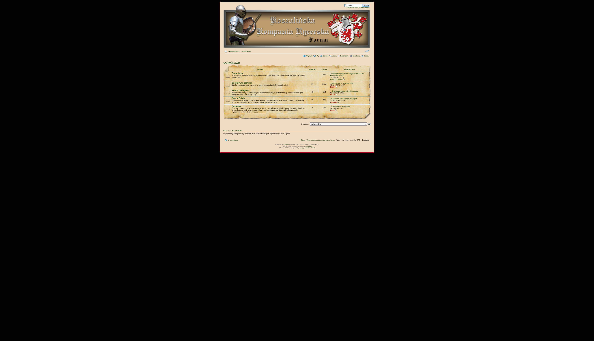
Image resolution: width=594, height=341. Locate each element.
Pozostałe (236, 106)
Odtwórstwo (246, 51)
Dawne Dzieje (238, 98)
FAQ (317, 56)
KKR (313, 148)
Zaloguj (366, 56)
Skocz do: (305, 124)
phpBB (286, 144)
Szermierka (237, 73)
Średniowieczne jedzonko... (341, 106)
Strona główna (233, 51)
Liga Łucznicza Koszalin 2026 (342, 83)
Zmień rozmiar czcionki (367, 51)
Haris (332, 110)
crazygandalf (304, 148)
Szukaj (334, 56)
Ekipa (303, 140)
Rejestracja (356, 56)
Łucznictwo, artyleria (242, 83)
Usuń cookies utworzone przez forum (320, 140)
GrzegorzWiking (336, 79)
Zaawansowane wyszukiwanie (357, 8)
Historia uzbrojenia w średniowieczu (344, 91)
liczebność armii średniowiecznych (344, 99)
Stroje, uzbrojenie (240, 90)
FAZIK (332, 87)
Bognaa (333, 102)
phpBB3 (309, 146)
